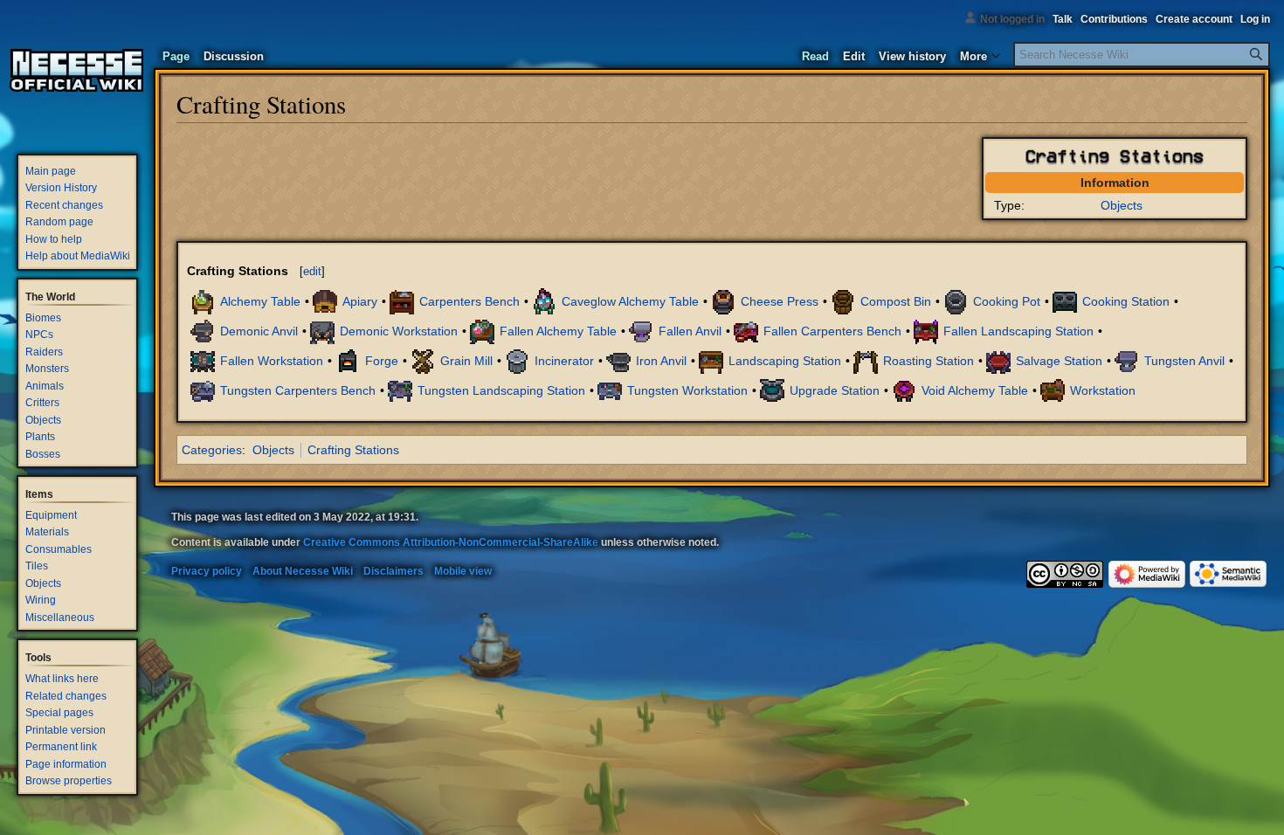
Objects (1121, 205)
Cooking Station (1126, 300)
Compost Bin (895, 300)
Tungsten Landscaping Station (501, 390)
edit (312, 271)
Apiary (359, 300)
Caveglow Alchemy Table (630, 300)
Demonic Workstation (399, 330)
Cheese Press (779, 300)
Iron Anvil (661, 360)
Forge (381, 360)
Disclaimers (393, 571)
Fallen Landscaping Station (1018, 330)
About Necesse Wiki (302, 571)
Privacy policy (206, 571)
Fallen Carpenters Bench (832, 330)
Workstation (1103, 390)
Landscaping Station (784, 360)
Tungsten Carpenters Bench (298, 390)
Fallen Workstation (271, 360)
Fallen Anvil (690, 330)
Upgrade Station (835, 390)
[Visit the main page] (77, 70)
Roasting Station (928, 360)
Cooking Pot (1006, 300)
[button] (979, 52)
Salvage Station (1059, 360)
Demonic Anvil (259, 330)
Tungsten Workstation (687, 390)
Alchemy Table (260, 300)
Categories (212, 450)
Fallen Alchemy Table (558, 330)
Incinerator (564, 360)
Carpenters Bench (469, 300)
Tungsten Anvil (1184, 360)
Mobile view (463, 571)
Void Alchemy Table (975, 390)
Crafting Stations (353, 450)
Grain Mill (466, 360)
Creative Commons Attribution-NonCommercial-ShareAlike (450, 542)
